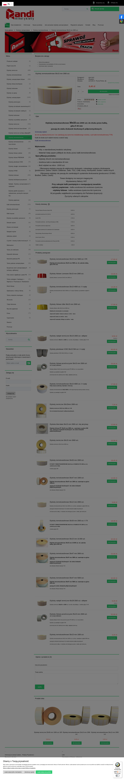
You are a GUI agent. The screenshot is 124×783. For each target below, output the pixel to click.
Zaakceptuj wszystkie (44, 772)
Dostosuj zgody (29, 772)
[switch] (118, 775)
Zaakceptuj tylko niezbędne (13, 772)
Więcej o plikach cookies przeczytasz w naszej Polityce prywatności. (19, 768)
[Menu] (121, 762)
